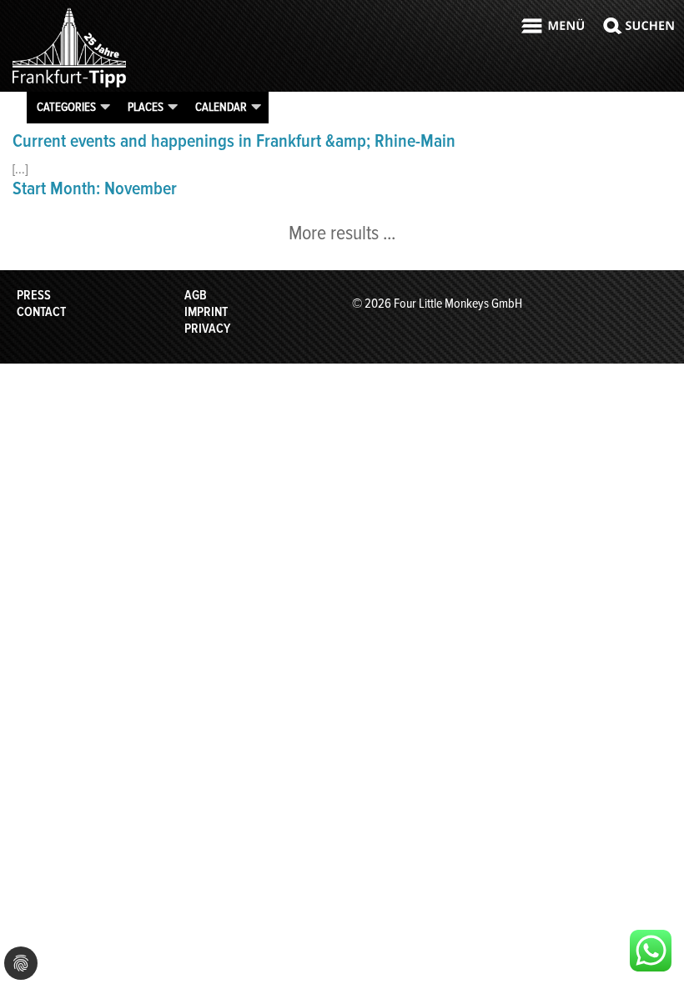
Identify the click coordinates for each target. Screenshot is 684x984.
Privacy (207, 328)
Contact (41, 312)
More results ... (342, 233)
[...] (20, 169)
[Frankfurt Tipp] (69, 86)
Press (34, 295)
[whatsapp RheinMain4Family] (650, 950)
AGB (195, 295)
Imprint (206, 312)
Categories (66, 106)
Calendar (221, 106)
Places (145, 106)
